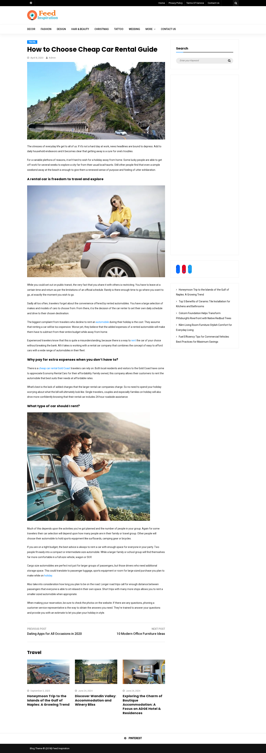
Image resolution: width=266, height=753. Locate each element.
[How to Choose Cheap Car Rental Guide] (96, 138)
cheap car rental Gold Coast (54, 368)
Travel (32, 42)
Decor (31, 29)
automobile (102, 322)
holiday (48, 575)
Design (61, 29)
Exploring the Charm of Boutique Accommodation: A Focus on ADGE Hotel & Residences (142, 704)
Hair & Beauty (80, 29)
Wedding (134, 29)
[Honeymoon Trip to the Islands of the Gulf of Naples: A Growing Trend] (48, 683)
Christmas (101, 29)
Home (162, 3)
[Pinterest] (31, 3)
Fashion (46, 29)
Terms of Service (195, 3)
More (149, 29)
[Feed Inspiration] (42, 19)
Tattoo (118, 29)
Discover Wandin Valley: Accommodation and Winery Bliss (95, 700)
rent (133, 340)
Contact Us (213, 3)
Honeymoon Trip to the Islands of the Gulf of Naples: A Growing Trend (48, 700)
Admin (52, 57)
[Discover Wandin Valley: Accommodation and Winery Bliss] (96, 683)
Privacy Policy (176, 3)
